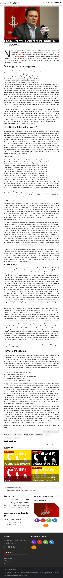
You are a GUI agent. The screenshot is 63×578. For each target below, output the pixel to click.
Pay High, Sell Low (11, 524)
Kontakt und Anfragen (9, 558)
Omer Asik (8, 437)
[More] (15, 441)
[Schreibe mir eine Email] (28, 499)
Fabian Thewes (13, 44)
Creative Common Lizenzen (13, 575)
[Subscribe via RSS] (45, 525)
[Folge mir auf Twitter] (26, 499)
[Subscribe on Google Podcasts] (43, 520)
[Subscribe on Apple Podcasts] (37, 520)
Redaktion (6, 560)
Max (48, 434)
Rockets (17, 437)
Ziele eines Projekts (9, 561)
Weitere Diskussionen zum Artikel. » (51, 431)
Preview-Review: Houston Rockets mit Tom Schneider (17, 479)
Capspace (7, 434)
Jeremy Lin (39, 434)
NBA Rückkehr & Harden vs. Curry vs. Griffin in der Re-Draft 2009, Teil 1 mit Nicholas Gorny (45, 463)
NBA (17, 38)
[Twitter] (7, 441)
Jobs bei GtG (7, 563)
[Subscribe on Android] (48, 520)
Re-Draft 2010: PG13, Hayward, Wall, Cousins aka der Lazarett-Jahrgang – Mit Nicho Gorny (17, 463)
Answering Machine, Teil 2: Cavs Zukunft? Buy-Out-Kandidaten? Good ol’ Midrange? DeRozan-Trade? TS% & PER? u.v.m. (44, 479)
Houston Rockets (10, 38)
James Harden (29, 434)
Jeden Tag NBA (10, 451)
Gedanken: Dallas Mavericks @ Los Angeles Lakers (45, 444)
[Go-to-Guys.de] (9, 2)
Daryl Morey (18, 434)
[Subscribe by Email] (54, 520)
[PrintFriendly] (12, 441)
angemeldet (12, 490)
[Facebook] (5, 441)
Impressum (7, 557)
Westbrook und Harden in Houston (16, 523)
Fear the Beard (8, 444)
